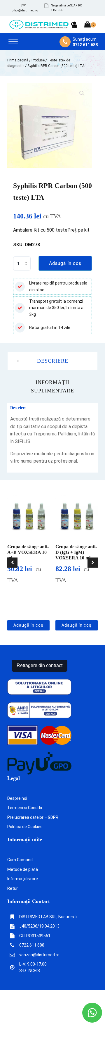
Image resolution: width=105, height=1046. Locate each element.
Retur (12, 888)
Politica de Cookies (25, 826)
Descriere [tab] (52, 361)
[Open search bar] (74, 24)
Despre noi (17, 798)
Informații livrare (22, 878)
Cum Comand (20, 859)
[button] (25, 7)
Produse (38, 60)
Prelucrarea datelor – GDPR (32, 817)
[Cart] (90, 25)
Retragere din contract (39, 665)
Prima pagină (17, 60)
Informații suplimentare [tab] (52, 386)
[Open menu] (13, 41)
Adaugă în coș (65, 263)
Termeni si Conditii (24, 807)
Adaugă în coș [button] (28, 625)
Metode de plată (22, 869)
